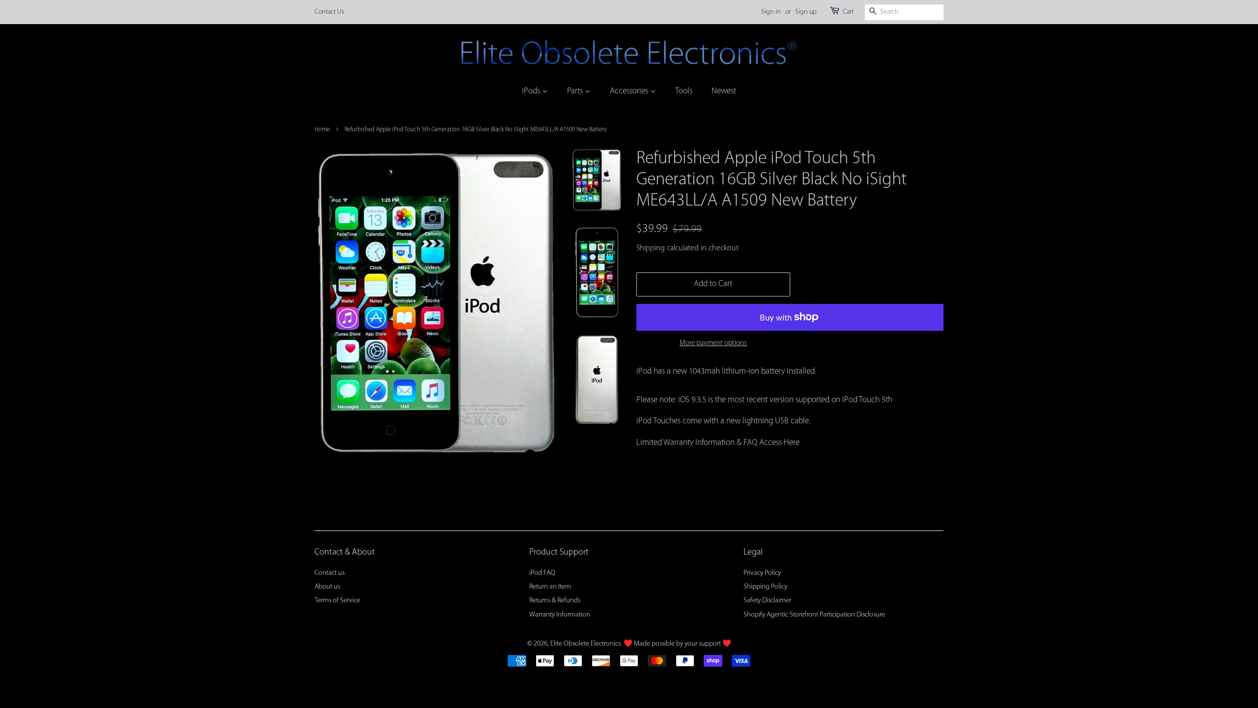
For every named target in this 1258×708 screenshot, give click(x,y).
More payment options (713, 343)
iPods (532, 91)
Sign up (806, 12)
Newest (724, 91)
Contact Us (329, 12)
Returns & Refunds (554, 600)
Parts (576, 91)
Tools (683, 91)
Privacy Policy (762, 573)
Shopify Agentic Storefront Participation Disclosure (814, 615)
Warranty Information (559, 615)
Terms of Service (337, 600)
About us (327, 586)
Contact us (329, 573)
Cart (848, 12)
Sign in (771, 12)
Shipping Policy (765, 586)
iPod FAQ (542, 573)
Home (322, 129)
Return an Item (550, 586)
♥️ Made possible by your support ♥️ (677, 644)
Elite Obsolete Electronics (585, 644)
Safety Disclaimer (767, 600)
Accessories (630, 91)
